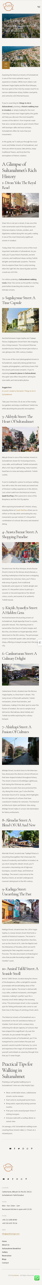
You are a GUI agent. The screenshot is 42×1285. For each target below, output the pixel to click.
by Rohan (15, 1275)
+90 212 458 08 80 (9, 1220)
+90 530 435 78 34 (9, 1223)
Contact (5, 1263)
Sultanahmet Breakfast (11, 1248)
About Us (5, 1245)
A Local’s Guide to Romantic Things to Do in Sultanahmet (19, 392)
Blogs (4, 1259)
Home (4, 1241)
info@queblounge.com (11, 1234)
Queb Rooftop (21, 510)
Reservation (6, 1255)
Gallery (5, 1252)
